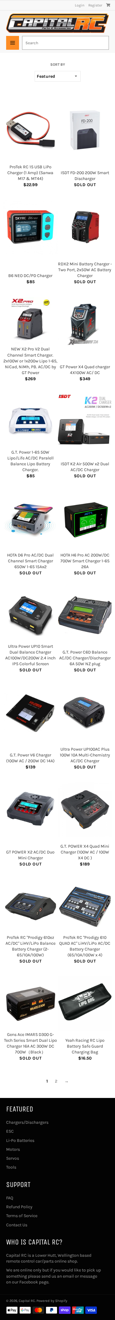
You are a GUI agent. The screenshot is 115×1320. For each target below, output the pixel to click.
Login (79, 5)
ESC (10, 1131)
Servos (12, 1158)
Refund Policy (19, 1206)
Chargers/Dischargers (27, 1122)
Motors (13, 1149)
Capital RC (27, 1301)
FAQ (9, 1198)
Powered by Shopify (51, 1301)
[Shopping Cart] (108, 5)
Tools (11, 1167)
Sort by (57, 64)
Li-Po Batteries (20, 1140)
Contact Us (16, 1225)
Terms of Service (21, 1215)
